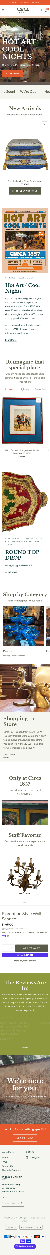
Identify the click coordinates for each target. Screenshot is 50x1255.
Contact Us (7, 1166)
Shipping (5, 928)
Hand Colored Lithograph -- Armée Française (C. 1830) (22, 452)
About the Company (11, 1170)
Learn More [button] (11, 340)
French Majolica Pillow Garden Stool (25, 181)
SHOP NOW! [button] (11, 572)
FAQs (4, 1161)
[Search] (41, 10)
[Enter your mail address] (21, 1203)
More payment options (25, 960)
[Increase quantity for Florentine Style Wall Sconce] (12, 948)
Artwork (9, 389)
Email (4, 1198)
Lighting (24, 389)
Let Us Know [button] (25, 1138)
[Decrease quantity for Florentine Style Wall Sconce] (4, 948)
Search (5, 1157)
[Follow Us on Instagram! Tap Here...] (25, 2)
